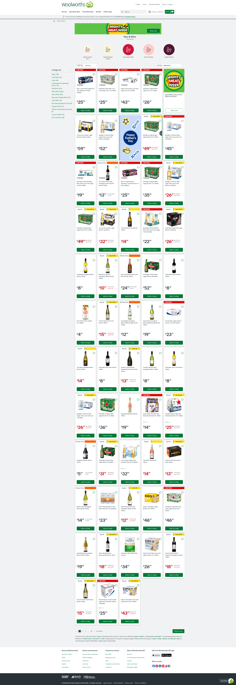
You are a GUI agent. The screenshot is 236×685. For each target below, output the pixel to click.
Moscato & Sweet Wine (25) (61, 97)
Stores (145, 4)
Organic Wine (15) (58, 106)
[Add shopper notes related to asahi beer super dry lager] (182, 214)
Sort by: (159, 65)
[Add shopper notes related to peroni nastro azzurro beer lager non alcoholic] (116, 585)
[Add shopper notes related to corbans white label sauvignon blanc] (160, 353)
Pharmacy (85, 661)
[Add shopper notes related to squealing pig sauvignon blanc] (94, 539)
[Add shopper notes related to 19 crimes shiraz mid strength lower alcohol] (116, 167)
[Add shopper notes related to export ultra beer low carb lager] (138, 74)
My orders (108, 654)
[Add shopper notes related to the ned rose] (160, 446)
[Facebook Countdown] (153, 666)
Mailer (63, 657)
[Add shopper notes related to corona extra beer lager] (94, 121)
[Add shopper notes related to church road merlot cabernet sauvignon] (182, 539)
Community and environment (135, 657)
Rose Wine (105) (57, 94)
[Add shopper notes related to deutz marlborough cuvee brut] (138, 260)
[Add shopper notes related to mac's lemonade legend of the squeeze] (94, 74)
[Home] (54, 21)
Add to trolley (85, 110)
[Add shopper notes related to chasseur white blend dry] (138, 539)
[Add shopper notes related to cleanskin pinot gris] (182, 353)
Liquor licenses (107, 683)
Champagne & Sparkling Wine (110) (60, 84)
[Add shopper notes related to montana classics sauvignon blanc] (116, 260)
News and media (132, 664)
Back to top (178, 631)
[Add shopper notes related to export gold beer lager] (160, 492)
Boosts (64, 664)
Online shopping (87, 657)
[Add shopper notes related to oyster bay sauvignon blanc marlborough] (160, 306)
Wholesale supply (132, 667)
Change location (130, 17)
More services (86, 667)
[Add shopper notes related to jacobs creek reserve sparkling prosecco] (138, 353)
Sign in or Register (167, 4)
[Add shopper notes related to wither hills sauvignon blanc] (94, 492)
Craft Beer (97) (57, 77)
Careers (129, 661)
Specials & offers (67, 654)
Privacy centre (129, 683)
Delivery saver (66, 661)
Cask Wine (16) (57, 100)
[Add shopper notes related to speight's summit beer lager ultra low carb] (116, 121)
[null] (130, 137)
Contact (138, 4)
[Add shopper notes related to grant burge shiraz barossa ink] (116, 539)
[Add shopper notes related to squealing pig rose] (138, 399)
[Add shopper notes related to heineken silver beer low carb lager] (116, 74)
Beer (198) (55, 74)
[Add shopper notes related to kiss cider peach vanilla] (94, 306)
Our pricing (65, 667)
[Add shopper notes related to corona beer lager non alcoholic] (138, 446)
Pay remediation (118, 683)
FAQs (107, 661)
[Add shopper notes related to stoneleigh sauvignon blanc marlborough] (138, 306)
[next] (160, 133)
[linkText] (174, 91)
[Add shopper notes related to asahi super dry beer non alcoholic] (160, 399)
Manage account (110, 657)
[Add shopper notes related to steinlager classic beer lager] (160, 260)
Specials (88, 65)
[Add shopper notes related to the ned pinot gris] (138, 214)
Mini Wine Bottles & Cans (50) (62, 103)
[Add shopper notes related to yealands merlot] (94, 446)
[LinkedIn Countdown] (160, 666)
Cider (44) (55, 80)
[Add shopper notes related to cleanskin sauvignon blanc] (94, 260)
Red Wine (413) (57, 88)
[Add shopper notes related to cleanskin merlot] (182, 260)
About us (129, 654)
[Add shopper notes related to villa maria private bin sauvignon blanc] (138, 492)
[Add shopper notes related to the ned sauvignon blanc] (94, 353)
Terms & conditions (140, 683)
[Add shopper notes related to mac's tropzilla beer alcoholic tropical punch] (138, 167)
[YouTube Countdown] (163, 666)
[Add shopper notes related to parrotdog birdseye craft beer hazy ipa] (116, 492)
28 (91, 631)
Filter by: (79, 65)
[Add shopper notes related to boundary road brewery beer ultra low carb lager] (94, 167)
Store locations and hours (90, 654)
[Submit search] (122, 12)
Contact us (108, 667)
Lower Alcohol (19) (58, 115)
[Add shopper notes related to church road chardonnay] (94, 585)
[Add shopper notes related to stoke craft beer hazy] (182, 446)
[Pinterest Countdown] (156, 666)
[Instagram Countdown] (166, 666)
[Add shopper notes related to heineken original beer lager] (160, 74)
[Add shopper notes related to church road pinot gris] (116, 306)
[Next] (94, 631)
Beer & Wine (61, 21)
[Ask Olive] (231, 681)
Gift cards (85, 664)
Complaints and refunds (112, 664)
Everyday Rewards (154, 4)
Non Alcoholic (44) (58, 118)
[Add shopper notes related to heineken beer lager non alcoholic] (182, 399)
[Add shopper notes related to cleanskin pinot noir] (116, 353)
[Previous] (77, 631)
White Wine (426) (57, 92)
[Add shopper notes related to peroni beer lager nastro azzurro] (182, 306)
